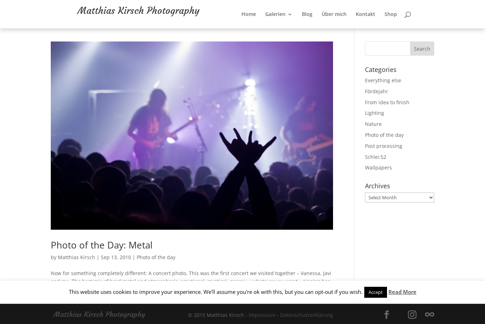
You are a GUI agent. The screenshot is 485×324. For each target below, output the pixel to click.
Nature (373, 124)
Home (272, 29)
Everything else (383, 80)
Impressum (262, 315)
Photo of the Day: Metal (102, 245)
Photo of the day (156, 257)
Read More (402, 291)
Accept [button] (376, 292)
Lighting (374, 113)
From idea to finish (387, 102)
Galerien (298, 29)
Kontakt (388, 29)
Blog (330, 29)
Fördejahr (376, 91)
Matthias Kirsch (76, 257)
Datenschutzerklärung (306, 315)
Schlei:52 (375, 156)
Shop (414, 29)
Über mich (357, 29)
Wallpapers (378, 167)
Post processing (383, 146)
